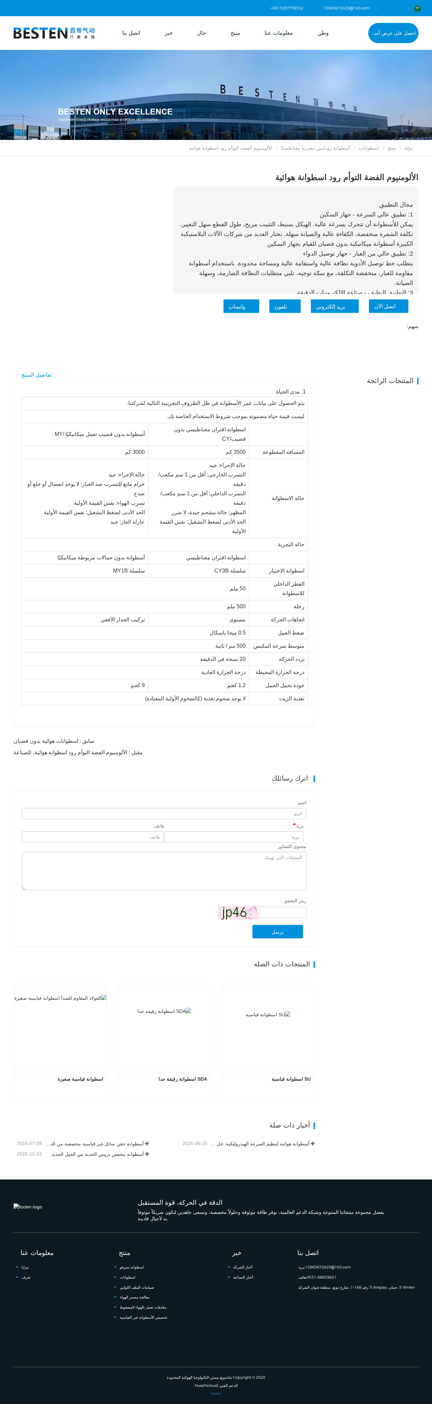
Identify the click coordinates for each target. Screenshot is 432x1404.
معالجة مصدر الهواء (135, 1297)
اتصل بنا (131, 33)
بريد (300, 825)
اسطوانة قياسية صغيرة (80, 1079)
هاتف (159, 825)
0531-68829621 (321, 1277)
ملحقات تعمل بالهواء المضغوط (143, 1307)
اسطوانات (369, 148)
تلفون (280, 307)
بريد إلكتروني (330, 307)
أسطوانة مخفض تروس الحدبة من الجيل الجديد (97, 1154)
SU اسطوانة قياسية (291, 1079)
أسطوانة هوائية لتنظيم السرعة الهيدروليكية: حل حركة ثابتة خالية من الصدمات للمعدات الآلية (259, 1143)
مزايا (25, 1267)
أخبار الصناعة (243, 1277)
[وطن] (54, 32)
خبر (237, 1253)
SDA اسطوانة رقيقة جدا (183, 1079)
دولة (409, 148)
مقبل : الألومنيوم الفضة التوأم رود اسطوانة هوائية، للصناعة (78, 752)
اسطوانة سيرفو (132, 1267)
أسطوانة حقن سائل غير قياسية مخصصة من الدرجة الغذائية (93, 1143)
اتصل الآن (385, 306)
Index (216, 1393)
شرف (26, 1277)
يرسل (278, 932)
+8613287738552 (287, 8)
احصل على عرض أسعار (392, 33)
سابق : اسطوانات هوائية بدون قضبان (54, 741)
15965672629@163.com (347, 8)
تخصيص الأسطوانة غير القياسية (143, 1317)
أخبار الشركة (242, 1267)
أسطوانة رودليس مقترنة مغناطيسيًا (315, 148)
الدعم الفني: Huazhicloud (216, 1385)
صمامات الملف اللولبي (137, 1287)
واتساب (236, 307)
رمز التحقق (295, 900)
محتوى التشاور (292, 846)
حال (201, 33)
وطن (323, 33)
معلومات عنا (37, 1253)
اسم (302, 802)
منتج (391, 148)
